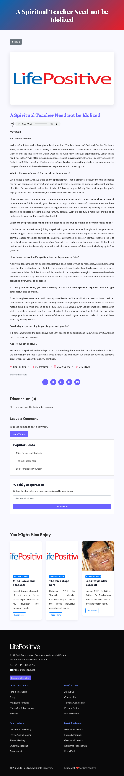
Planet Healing (17, 740)
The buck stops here (26, 460)
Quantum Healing (19, 745)
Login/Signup (19, 434)
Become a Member (20, 678)
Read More (19, 614)
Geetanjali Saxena (73, 740)
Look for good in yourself (29, 468)
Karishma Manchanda (75, 745)
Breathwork (16, 751)
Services (14, 713)
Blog (12, 697)
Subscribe (62, 506)
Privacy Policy (71, 708)
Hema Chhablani (73, 734)
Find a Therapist (18, 691)
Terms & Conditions (74, 702)
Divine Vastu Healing (20, 729)
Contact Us (70, 697)
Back (17, 41)
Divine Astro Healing (20, 734)
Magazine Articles (19, 702)
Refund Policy (71, 713)
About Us (69, 691)
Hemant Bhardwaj (73, 729)
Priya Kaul (69, 751)
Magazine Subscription (22, 708)
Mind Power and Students (29, 453)
